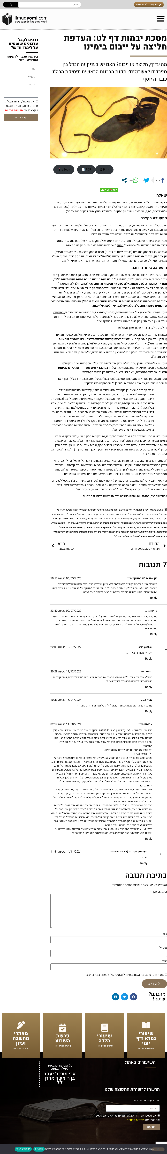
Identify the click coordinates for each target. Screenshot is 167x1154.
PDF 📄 (86, 169)
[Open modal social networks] (124, 180)
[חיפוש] (10, 4)
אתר (164, 961)
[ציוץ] (144, 180)
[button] (133, 996)
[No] (158, 1149)
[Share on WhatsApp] (132, 180)
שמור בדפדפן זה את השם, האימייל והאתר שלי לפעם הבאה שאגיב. (124, 975)
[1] (116, 383)
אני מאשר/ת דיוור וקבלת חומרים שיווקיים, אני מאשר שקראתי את (21, 106)
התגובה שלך (158, 891)
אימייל (163, 947)
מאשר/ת (39, 1149)
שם (165, 934)
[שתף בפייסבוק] (160, 180)
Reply (153, 598)
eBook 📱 (64, 169)
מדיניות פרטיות (14, 110)
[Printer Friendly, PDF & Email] (109, 190)
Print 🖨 (104, 169)
